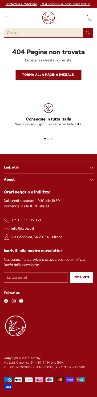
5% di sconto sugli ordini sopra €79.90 (65, 4)
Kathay (35, 358)
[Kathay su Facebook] (6, 301)
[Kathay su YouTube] (21, 301)
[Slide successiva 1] (45, 139)
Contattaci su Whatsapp (21, 4)
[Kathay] (48, 18)
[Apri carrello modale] (89, 18)
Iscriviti (81, 277)
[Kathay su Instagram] (13, 301)
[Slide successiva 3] (52, 139)
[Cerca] (88, 33)
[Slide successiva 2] (48, 139)
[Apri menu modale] (6, 18)
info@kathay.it (22, 228)
